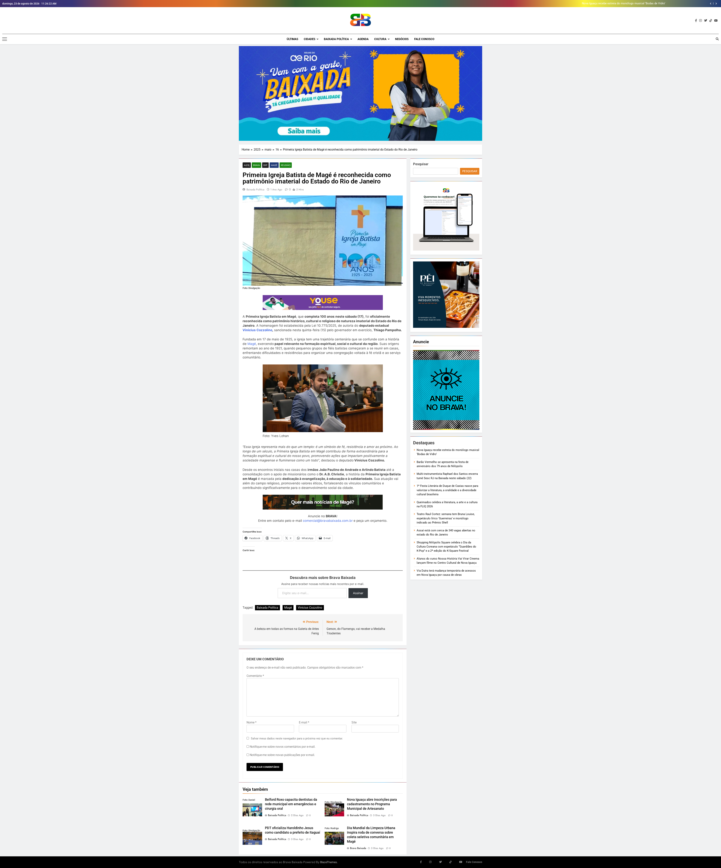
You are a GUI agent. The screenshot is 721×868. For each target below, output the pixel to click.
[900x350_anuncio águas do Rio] (360, 93)
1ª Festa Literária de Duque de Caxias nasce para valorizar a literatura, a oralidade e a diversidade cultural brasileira (447, 490)
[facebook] (696, 20)
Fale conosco (424, 39)
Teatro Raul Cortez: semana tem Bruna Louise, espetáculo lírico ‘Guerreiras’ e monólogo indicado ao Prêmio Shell (446, 518)
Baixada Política (336, 39)
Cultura (380, 39)
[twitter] (705, 20)
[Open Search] (717, 38)
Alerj (247, 165)
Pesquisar (420, 164)
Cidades (309, 39)
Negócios (402, 39)
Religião (285, 165)
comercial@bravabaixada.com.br (328, 521)
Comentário (255, 676)
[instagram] (700, 20)
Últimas (292, 39)
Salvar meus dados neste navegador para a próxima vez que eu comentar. (297, 738)
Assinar (358, 593)
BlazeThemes (328, 862)
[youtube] (716, 20)
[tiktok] (710, 20)
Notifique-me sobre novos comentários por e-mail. (282, 746)
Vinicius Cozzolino (257, 330)
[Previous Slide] (710, 3)
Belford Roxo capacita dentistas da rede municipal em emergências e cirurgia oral (291, 804)
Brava (256, 165)
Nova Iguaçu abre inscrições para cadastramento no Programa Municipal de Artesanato (372, 804)
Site (354, 722)
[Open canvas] (4, 39)
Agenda (363, 39)
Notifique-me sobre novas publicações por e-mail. (282, 755)
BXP (265, 165)
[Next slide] (716, 3)
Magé (274, 165)
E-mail (304, 722)
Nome (251, 722)
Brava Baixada (358, 848)
